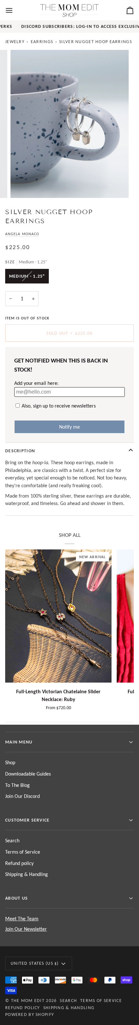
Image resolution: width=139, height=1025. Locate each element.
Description (20, 451)
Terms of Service (22, 852)
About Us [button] (16, 898)
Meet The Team (21, 919)
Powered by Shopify (29, 1014)
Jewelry (15, 41)
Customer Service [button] (27, 820)
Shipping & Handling (26, 874)
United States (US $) (35, 963)
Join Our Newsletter (26, 929)
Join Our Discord (22, 796)
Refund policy (19, 863)
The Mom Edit (28, 1000)
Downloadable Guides (28, 774)
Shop (10, 762)
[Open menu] (15, 10)
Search (12, 840)
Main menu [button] (19, 742)
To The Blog (17, 785)
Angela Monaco (22, 233)
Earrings (42, 41)
